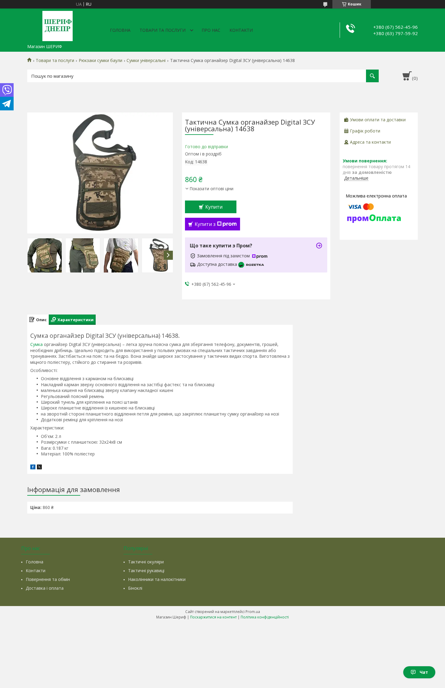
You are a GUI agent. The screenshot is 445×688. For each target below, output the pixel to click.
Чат (424, 672)
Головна (120, 30)
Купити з (205, 224)
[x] (39, 468)
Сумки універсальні (146, 60)
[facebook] (32, 468)
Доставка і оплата (45, 588)
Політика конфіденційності (265, 617)
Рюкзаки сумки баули (100, 60)
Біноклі (135, 588)
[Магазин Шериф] (57, 24)
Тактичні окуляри (146, 562)
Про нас (211, 30)
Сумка (36, 344)
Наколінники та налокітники (157, 579)
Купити (213, 207)
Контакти (241, 30)
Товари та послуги (163, 30)
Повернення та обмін (48, 579)
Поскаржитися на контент (213, 617)
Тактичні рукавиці (146, 570)
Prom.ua (253, 611)
